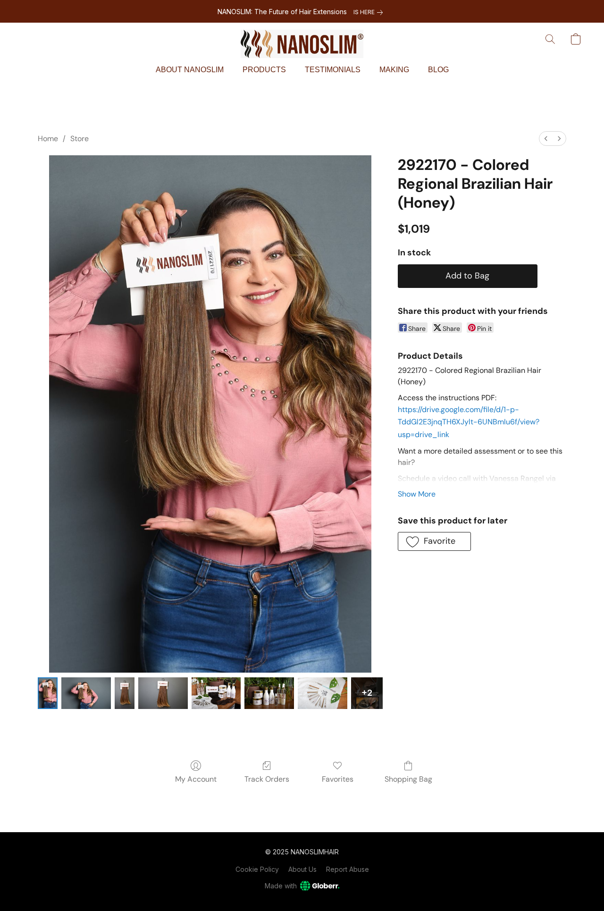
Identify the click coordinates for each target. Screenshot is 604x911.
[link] (369, 12)
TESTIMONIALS (333, 70)
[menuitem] (546, 138)
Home (48, 138)
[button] (302, 44)
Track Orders (266, 779)
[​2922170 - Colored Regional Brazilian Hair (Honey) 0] (48, 693)
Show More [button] (417, 494)
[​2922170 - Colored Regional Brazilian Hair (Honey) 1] (86, 693)
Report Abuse (347, 869)
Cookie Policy (257, 869)
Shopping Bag (408, 779)
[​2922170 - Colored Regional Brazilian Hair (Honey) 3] (163, 693)
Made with (281, 886)
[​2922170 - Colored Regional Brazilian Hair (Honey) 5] (269, 693)
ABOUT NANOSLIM (190, 70)
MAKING (394, 70)
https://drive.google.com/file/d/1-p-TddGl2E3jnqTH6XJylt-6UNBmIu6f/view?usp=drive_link (468, 422)
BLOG (438, 70)
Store (79, 138)
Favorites (337, 779)
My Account (196, 779)
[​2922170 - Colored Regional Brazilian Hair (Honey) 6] (322, 693)
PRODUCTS (264, 70)
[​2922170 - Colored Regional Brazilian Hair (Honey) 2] (124, 693)
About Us (302, 869)
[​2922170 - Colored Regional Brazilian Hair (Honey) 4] (216, 693)
